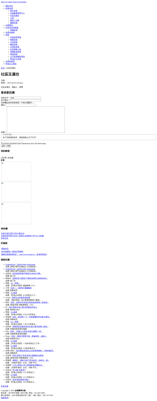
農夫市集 (13, 11)
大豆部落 (13, 42)
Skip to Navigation (19, 2)
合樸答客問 (10, 61)
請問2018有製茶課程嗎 (21, 298)
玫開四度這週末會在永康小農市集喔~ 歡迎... (30, 327)
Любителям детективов (26, 264)
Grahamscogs (10, 264)
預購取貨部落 (15, 52)
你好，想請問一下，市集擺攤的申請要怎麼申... (31, 317)
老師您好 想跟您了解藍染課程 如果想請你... (30, 278)
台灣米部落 (14, 47)
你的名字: (5, 98)
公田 (12, 18)
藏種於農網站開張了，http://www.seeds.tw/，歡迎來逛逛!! (24, 254)
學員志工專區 (11, 64)
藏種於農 (13, 23)
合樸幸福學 (10, 32)
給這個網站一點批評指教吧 (12, 252)
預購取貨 (13, 30)
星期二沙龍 (14, 20)
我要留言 (5, 249)
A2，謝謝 (14, 322)
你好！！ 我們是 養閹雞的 (21, 288)
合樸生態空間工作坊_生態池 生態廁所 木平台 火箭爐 (22, 236)
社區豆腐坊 (14, 16)
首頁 (3, 68)
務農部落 (13, 40)
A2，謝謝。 (15, 283)
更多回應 (4, 386)
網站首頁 (9, 6)
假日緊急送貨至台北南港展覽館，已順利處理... (35, 351)
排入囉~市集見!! (19, 370)
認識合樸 (9, 8)
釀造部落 (13, 44)
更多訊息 (4, 238)
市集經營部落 (15, 37)
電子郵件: (5, 100)
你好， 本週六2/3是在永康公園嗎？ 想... (26, 331)
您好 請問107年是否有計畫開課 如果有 (28, 355)
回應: (3, 132)
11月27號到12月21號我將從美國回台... (27, 365)
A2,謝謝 (14, 293)
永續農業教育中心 (17, 13)
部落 (7, 35)
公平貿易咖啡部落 (17, 57)
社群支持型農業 (12, 28)
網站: (3, 105)
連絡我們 (4, 398)
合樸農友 (9, 25)
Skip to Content (6, 2)
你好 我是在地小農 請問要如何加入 (23, 307)
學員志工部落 (15, 59)
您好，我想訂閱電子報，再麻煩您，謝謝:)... (29, 336)
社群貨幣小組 (15, 49)
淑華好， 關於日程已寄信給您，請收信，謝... (30, 360)
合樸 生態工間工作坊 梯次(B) (12, 233)
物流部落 (13, 54)
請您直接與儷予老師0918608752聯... (26, 273)
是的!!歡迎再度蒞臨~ (20, 380)
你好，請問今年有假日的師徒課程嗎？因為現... (30, 302)
